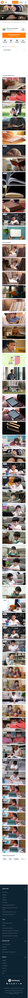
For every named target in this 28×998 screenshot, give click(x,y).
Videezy (4, 896)
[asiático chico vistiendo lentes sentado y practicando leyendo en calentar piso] (13, 698)
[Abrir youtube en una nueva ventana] (20, 984)
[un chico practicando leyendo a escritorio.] (13, 645)
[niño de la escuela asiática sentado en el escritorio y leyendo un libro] (13, 218)
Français (4, 972)
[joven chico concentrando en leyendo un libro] (13, 345)
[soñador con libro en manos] (13, 164)
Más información (7, 49)
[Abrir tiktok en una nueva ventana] (15, 984)
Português (4, 966)
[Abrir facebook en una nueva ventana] (6, 984)
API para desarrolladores (8, 904)
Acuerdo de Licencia (7, 922)
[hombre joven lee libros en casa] (13, 685)
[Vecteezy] (2, 2)
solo (10, 858)
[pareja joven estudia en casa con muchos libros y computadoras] (13, 672)
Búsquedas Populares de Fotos (9, 934)
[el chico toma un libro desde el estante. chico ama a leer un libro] (13, 318)
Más (3, 974)
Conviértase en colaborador (9, 953)
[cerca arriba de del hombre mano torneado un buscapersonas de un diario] (13, 232)
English (4, 961)
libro (4, 858)
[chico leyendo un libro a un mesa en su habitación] (13, 277)
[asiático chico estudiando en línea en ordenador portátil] (13, 509)
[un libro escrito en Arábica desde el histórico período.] (13, 205)
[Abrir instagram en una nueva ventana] (8, 984)
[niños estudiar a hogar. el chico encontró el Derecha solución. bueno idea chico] (13, 263)
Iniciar (21, 2)
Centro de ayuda (6, 945)
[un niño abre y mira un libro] (13, 618)
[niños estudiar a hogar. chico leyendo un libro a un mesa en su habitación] (13, 250)
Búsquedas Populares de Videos (10, 937)
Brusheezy (4, 891)
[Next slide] (22, 858)
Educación (4, 902)
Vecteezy (4, 894)
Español (4, 964)
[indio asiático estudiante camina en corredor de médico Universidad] (13, 373)
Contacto (4, 948)
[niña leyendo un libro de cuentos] (13, 750)
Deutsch (4, 969)
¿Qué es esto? (13, 46)
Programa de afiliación (7, 927)
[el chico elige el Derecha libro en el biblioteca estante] (13, 304)
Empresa (4, 899)
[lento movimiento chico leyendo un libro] (13, 454)
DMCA (3, 925)
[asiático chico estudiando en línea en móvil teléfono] (13, 523)
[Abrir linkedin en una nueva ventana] (11, 984)
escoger (16, 858)
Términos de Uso (8, 993)
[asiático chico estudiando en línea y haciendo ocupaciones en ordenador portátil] (13, 495)
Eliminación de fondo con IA (9, 911)
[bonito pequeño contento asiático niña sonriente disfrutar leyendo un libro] (13, 658)
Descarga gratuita (14, 35)
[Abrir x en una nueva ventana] (18, 984)
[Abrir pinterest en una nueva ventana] (13, 984)
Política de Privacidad (17, 993)
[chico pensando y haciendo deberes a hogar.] (13, 764)
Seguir (23, 30)
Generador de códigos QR (8, 914)
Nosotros (4, 950)
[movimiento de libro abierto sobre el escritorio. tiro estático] (13, 150)
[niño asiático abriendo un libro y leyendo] (13, 468)
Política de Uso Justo (13, 994)
